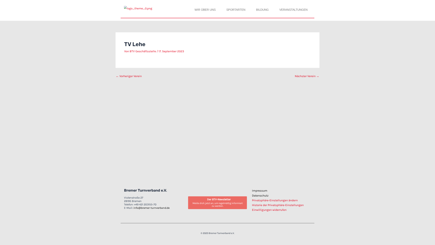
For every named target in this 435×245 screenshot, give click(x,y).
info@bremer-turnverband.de (151, 207)
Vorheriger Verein (129, 76)
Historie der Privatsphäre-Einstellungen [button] (278, 205)
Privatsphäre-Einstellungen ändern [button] (275, 200)
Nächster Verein (307, 76)
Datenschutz (260, 195)
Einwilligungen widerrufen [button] (269, 209)
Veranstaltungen (293, 9)
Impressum (259, 190)
